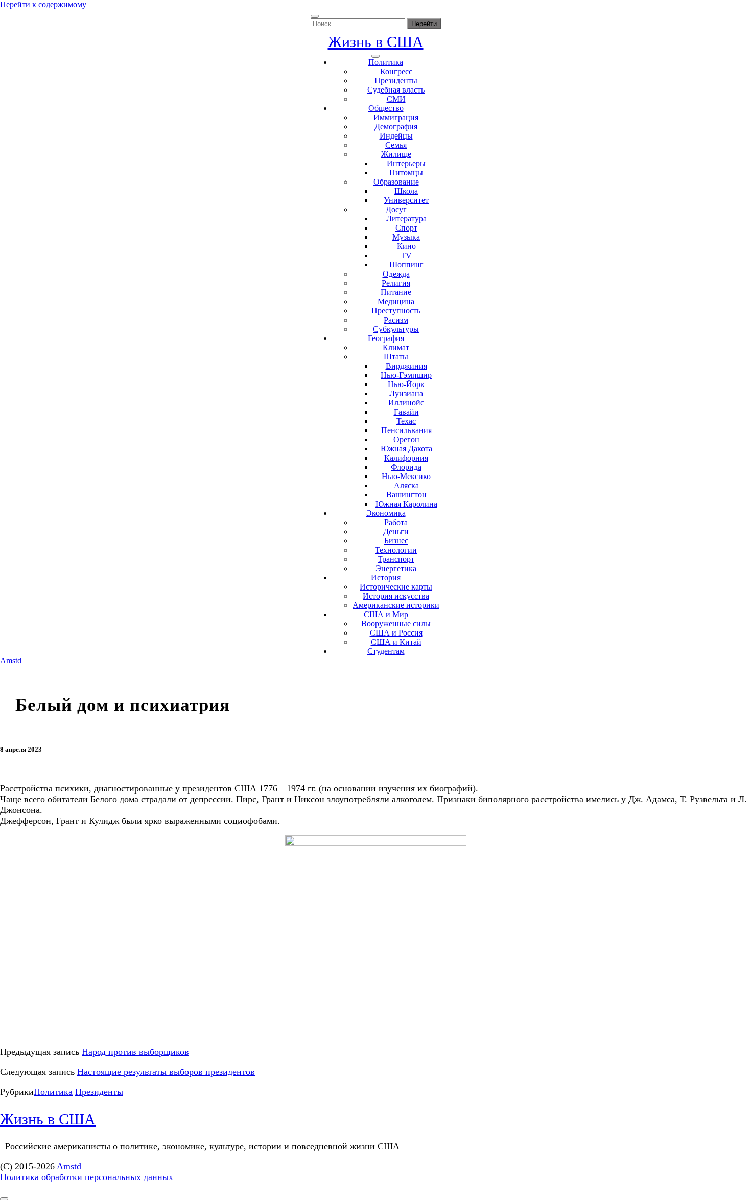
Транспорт (396, 559)
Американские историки (396, 605)
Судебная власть (396, 89)
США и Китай (396, 642)
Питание (396, 292)
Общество (386, 108)
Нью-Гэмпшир (406, 375)
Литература (406, 218)
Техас (406, 421)
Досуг (396, 209)
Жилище (396, 154)
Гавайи (406, 411)
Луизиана (406, 393)
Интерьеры (406, 163)
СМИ (396, 99)
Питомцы (406, 172)
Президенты (395, 80)
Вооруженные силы (396, 623)
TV (406, 255)
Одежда (396, 273)
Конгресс (396, 71)
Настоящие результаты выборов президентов (166, 1072)
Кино (406, 246)
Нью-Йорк (406, 384)
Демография (395, 126)
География (386, 338)
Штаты (396, 356)
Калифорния (406, 458)
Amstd (10, 660)
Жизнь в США (376, 41)
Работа (396, 522)
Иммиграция (395, 117)
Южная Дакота (406, 448)
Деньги (396, 531)
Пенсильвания (406, 430)
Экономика (386, 513)
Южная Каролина (406, 504)
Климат (396, 347)
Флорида (406, 467)
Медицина (396, 301)
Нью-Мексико (406, 476)
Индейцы (396, 135)
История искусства (396, 596)
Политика (385, 62)
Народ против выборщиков (135, 1052)
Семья (396, 145)
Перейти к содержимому (43, 4)
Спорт (406, 227)
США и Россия (396, 632)
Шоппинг (406, 264)
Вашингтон (406, 494)
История (386, 577)
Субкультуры (396, 329)
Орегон (406, 439)
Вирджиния (406, 365)
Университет (406, 200)
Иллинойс (406, 402)
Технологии (396, 550)
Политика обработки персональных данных (86, 1177)
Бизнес (396, 540)
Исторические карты (396, 586)
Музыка (406, 237)
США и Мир (386, 614)
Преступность (395, 310)
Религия (396, 283)
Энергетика (395, 568)
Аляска (406, 485)
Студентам (386, 651)
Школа (406, 191)
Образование (396, 181)
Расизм (396, 319)
